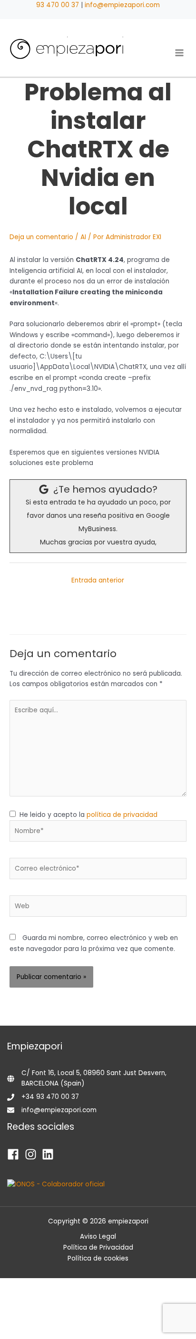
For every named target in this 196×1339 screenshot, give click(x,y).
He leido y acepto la (86, 814)
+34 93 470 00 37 (50, 1096)
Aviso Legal (98, 1236)
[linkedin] (50, 1154)
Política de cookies (98, 1258)
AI (83, 237)
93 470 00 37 (57, 5)
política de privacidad (122, 814)
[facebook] (15, 1154)
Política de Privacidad (98, 1247)
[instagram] (32, 1154)
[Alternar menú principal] (179, 52)
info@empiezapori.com (122, 5)
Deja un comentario (41, 237)
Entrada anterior (97, 580)
